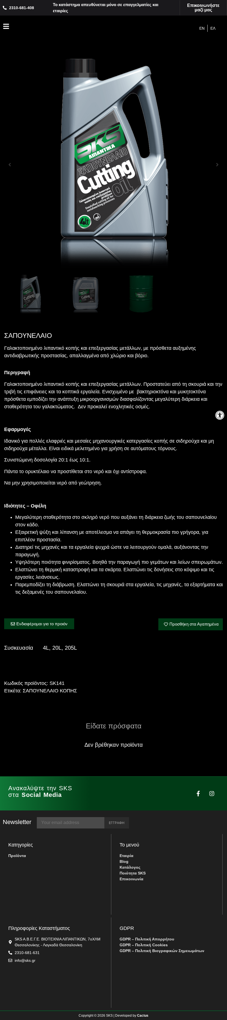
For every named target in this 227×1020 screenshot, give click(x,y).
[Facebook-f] (198, 793)
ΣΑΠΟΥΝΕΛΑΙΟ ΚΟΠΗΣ (50, 690)
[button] (220, 415)
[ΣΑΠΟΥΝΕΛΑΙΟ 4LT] (113, 164)
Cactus (142, 1016)
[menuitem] (202, 28)
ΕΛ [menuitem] (212, 28)
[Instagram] (212, 793)
